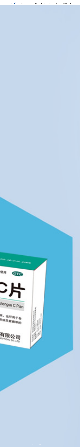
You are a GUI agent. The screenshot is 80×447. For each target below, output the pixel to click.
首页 (22, 3)
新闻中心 (36, 3)
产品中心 (28, 3)
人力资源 (58, 3)
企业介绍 (43, 3)
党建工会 (50, 3)
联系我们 (65, 3)
